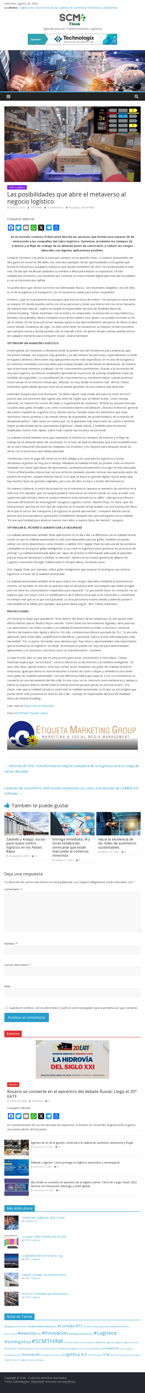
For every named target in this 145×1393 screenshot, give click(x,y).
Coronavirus (62, 1348)
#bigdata (9, 1326)
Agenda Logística (115, 1342)
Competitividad (47, 1348)
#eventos (27, 1333)
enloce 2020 (99, 1348)
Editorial (88, 1348)
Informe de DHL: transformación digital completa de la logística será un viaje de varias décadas (71, 769)
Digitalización (76, 1348)
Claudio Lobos (39, 713)
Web (7, 986)
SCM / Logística (17, 187)
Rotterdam (96, 1355)
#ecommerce (113, 1326)
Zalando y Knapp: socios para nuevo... (45, 1274)
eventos (113, 1348)
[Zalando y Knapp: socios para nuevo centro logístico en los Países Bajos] (26, 814)
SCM (106, 1354)
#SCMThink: (21, 713)
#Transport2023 (71, 1342)
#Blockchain (21, 1326)
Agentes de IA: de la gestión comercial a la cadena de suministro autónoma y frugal (82, 1142)
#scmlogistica (17, 1341)
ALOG (136, 1342)
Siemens (123, 1355)
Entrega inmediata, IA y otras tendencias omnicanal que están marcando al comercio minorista (71, 847)
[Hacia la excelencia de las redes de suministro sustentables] (118, 814)
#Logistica (74, 207)
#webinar (101, 1342)
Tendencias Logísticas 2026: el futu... (44, 1217)
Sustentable (134, 1355)
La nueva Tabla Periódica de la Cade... (45, 1236)
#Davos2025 (99, 1326)
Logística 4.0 (31, 1221)
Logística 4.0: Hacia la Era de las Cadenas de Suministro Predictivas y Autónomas (68, 7)
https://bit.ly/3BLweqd (39, 706)
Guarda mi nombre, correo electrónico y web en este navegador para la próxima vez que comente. (73, 1008)
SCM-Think (36, 207)
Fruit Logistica (126, 1348)
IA (20, 1355)
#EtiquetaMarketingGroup (72, 746)
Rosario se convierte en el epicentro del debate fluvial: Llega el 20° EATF (72, 1093)
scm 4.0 (114, 1355)
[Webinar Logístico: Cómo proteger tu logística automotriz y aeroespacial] (16, 1161)
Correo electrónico (17, 965)
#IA (39, 1333)
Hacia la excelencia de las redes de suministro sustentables (117, 843)
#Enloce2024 (10, 1334)
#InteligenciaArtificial (81, 1333)
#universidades (87, 1342)
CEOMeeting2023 (25, 1348)
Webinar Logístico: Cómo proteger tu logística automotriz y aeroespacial (75, 1162)
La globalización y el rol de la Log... (43, 1255)
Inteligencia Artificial (51, 1355)
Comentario (13, 889)
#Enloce (126, 1326)
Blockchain (10, 1348)
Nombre (10, 943)
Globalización (11, 1355)
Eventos (13, 1084)
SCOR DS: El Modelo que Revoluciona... (45, 1294)
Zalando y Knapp (35, 1360)
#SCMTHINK (88, 207)
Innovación (31, 1354)
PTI (89, 1355)
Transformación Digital (15, 1360)
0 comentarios (55, 207)
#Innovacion (55, 1333)
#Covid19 (88, 1326)
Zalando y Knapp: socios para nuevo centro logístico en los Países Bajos (25, 845)
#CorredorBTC (70, 1326)
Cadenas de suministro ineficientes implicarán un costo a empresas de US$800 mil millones (71, 791)
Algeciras (128, 1342)
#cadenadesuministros (42, 1326)
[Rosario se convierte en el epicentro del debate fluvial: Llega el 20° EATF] (72, 1042)
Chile (36, 1348)
